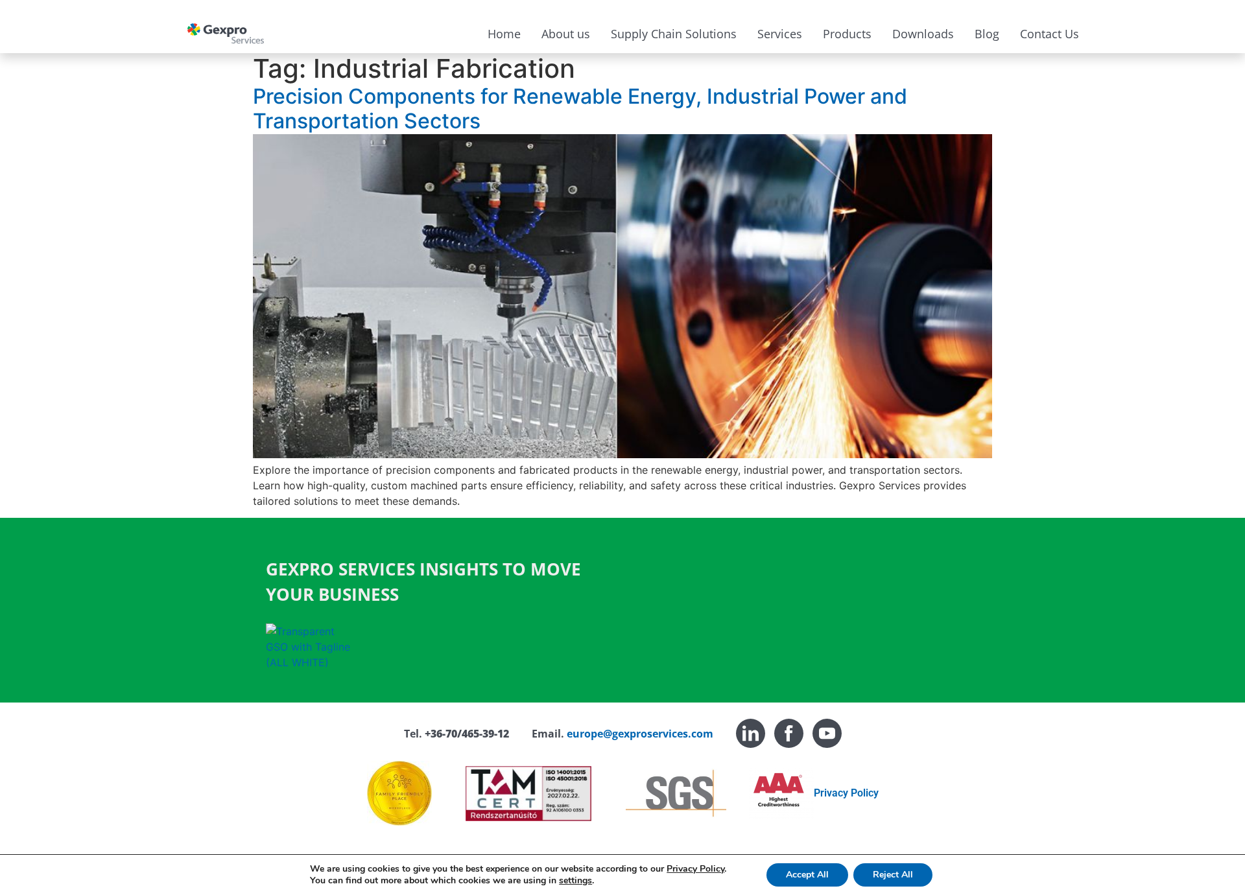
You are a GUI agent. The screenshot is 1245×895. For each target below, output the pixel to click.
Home (504, 33)
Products (847, 33)
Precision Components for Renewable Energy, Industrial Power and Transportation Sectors (580, 109)
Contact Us (1049, 33)
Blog (987, 33)
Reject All (893, 874)
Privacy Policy (846, 793)
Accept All (807, 874)
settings (575, 881)
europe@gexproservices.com (640, 733)
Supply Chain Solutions (674, 33)
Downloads (923, 33)
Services (779, 33)
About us (565, 33)
